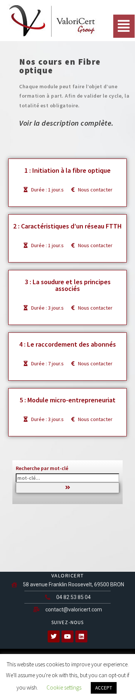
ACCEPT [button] (103, 688)
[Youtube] (68, 636)
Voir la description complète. (66, 123)
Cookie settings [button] (63, 687)
